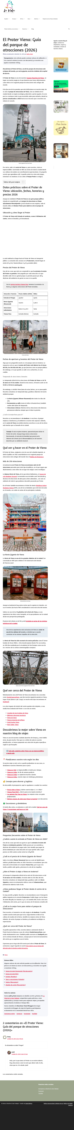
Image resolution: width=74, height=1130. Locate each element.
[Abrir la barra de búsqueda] (69, 29)
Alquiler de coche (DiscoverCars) (16, 985)
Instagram (27, 1013)
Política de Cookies (68, 1103)
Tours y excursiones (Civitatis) (15, 979)
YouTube (34, 1013)
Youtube (40, 1093)
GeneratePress (28, 1103)
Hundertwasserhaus (13, 697)
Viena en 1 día (11, 770)
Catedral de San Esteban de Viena (17, 713)
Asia (29, 18)
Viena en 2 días (12, 772)
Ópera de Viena (12, 718)
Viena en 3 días (12, 774)
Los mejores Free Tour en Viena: (17, 794)
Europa (14, 18)
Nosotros (24, 29)
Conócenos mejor (9, 1013)
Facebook (41, 1091)
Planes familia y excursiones (11, 29)
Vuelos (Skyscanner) (12, 982)
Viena (6, 955)
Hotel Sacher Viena (13, 722)
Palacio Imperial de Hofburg (15, 720)
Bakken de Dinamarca (37, 457)
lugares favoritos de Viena (35, 78)
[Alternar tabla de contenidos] (22, 182)
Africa (21, 18)
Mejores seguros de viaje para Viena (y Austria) (22, 799)
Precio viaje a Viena (13, 790)
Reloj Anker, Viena (12, 724)
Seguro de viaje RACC (12, 974)
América (36, 18)
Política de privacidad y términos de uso (53, 1103)
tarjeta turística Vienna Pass (19, 284)
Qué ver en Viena (10, 830)
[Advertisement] (58, 1118)
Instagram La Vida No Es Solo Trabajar (48, 1088)
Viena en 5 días (12, 777)
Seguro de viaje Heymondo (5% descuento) (19, 971)
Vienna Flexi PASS (13, 792)
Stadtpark (6, 702)
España (6, 18)
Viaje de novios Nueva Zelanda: (50, 18)
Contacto (19, 1013)
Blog (32, 29)
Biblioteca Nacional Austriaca (16, 715)
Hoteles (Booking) (11, 976)
